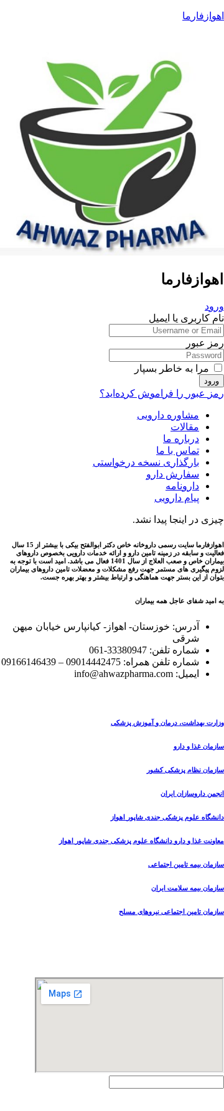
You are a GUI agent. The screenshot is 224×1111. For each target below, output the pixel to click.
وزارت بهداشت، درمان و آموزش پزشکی (167, 722)
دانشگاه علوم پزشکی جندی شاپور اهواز (167, 817)
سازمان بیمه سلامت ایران (187, 888)
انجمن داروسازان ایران (192, 793)
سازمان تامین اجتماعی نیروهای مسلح (171, 911)
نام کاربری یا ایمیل (186, 318)
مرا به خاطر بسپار (173, 368)
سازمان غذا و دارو (199, 746)
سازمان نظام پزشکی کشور (185, 769)
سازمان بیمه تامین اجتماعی (186, 864)
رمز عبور (205, 343)
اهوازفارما (203, 16)
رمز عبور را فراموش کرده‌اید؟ (162, 393)
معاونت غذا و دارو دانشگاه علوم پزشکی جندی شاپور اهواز (141, 840)
